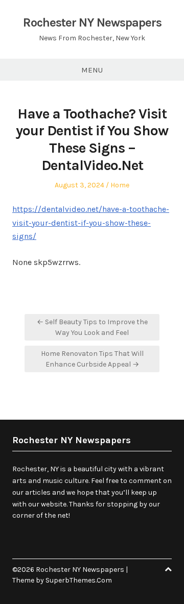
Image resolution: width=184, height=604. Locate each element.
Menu (92, 70)
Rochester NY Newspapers (92, 22)
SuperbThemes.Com (78, 580)
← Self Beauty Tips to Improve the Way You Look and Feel (92, 327)
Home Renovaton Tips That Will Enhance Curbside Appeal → (92, 359)
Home (119, 185)
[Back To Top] (168, 569)
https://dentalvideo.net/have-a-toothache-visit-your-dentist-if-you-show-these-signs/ (90, 222)
